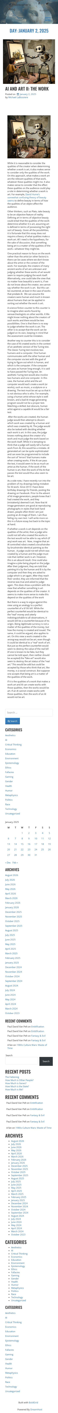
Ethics (8, 767)
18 (42, 843)
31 (36, 854)
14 (15, 843)
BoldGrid (33, 1402)
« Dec (8, 862)
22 (22, 849)
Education (10, 753)
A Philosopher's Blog (20, 7)
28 (15, 854)
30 (29, 854)
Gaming (9, 776)
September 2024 (13, 980)
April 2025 (10, 948)
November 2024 (13, 971)
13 (8, 843)
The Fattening (12, 1076)
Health (8, 785)
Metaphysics (11, 795)
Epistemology (12, 762)
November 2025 (13, 916)
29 (22, 854)
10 (36, 838)
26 (49, 849)
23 (29, 849)
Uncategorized (12, 813)
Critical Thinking (13, 744)
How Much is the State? (17, 1086)
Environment (11, 758)
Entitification (37, 1026)
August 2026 (11, 875)
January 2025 (12, 962)
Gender (9, 781)
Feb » (15, 862)
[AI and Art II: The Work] (29, 61)
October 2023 (12, 1013)
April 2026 (10, 893)
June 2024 (10, 994)
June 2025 (10, 939)
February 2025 (12, 957)
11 (42, 838)
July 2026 (10, 879)
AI (6, 739)
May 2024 (10, 999)
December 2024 (13, 967)
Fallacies (9, 772)
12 (49, 838)
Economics (10, 749)
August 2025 (11, 930)
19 (49, 843)
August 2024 (11, 985)
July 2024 (10, 990)
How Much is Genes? (15, 1083)
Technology (11, 808)
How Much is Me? (14, 1089)
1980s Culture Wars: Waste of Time (33, 1127)
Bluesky (44, 10)
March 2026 (11, 898)
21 (15, 849)
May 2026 (10, 888)
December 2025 (13, 911)
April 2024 (10, 1003)
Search (9, 1055)
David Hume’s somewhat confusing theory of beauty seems (26, 197)
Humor (8, 790)
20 (8, 849)
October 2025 (12, 921)
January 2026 (12, 907)
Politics (8, 799)
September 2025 (13, 925)
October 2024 (12, 976)
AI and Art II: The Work (27, 88)
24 (36, 849)
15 (22, 843)
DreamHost (36, 1409)
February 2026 (12, 902)
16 (29, 843)
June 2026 (10, 884)
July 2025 (10, 934)
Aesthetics (10, 735)
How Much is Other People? (19, 1080)
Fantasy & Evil (38, 1035)
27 (8, 854)
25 (42, 849)
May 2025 (10, 944)
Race (7, 804)
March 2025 (11, 953)
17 (36, 843)
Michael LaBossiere (18, 97)
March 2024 (11, 1008)
